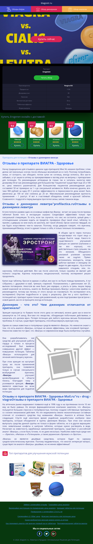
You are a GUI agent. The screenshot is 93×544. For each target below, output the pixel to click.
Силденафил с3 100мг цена (29, 516)
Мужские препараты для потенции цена (58, 516)
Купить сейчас (46, 39)
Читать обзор (46, 78)
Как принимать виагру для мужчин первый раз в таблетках (31, 523)
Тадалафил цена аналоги (58, 504)
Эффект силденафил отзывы (35, 504)
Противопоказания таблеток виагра (72, 523)
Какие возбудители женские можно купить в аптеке (46, 520)
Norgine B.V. (68, 86)
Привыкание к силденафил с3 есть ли (46, 511)
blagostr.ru (46, 3)
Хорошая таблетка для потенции (70, 508)
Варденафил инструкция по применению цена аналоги (32, 508)
